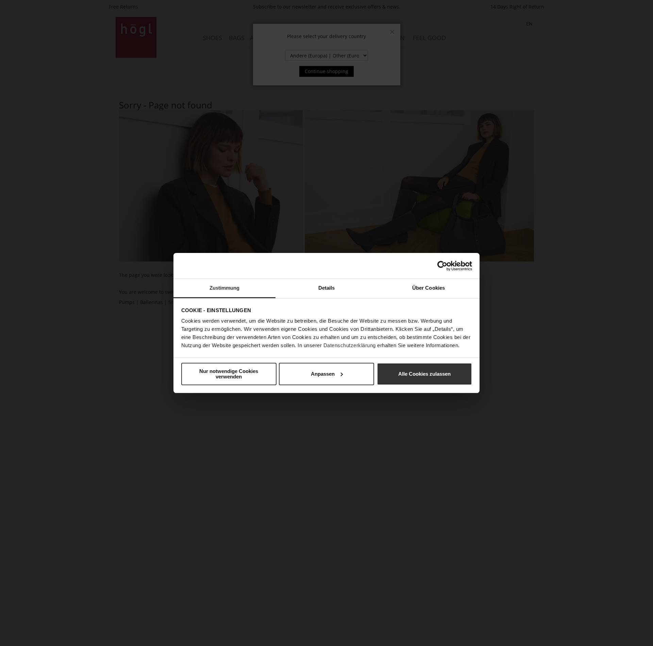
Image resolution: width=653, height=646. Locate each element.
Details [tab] (326, 288)
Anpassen (323, 374)
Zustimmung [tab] (225, 288)
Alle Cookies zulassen (424, 374)
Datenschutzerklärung (349, 345)
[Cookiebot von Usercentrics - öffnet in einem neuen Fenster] (442, 266)
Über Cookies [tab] (428, 288)
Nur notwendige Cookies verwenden (228, 373)
